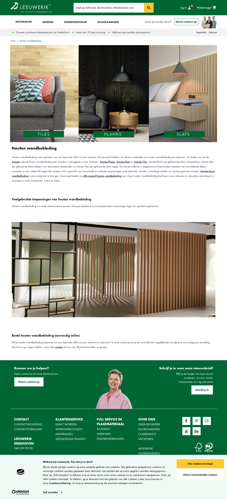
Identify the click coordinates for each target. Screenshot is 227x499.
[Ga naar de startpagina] (31, 7)
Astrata (15, 162)
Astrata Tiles (140, 162)
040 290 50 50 (23, 448)
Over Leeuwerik (149, 424)
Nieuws (213, 32)
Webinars (104, 434)
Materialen (23, 21)
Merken (48, 22)
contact (59, 347)
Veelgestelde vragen (70, 439)
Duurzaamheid (108, 22)
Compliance (147, 434)
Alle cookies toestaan (200, 463)
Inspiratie (201, 32)
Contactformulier (28, 429)
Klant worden (66, 424)
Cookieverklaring (60, 483)
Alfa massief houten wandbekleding (102, 176)
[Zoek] (148, 7)
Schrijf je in (202, 390)
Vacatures (145, 439)
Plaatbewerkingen (110, 439)
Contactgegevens (28, 424)
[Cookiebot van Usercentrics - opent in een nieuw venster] (20, 492)
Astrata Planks (107, 162)
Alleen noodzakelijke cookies (200, 474)
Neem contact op (186, 21)
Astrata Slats (123, 162)
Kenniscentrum (75, 22)
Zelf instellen (50, 492)
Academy (103, 429)
